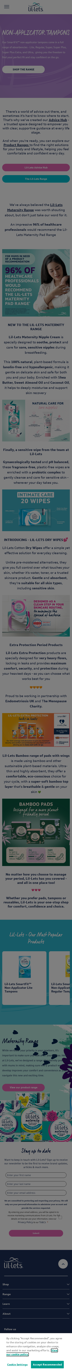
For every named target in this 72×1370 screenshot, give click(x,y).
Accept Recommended (47, 1364)
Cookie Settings (17, 1364)
